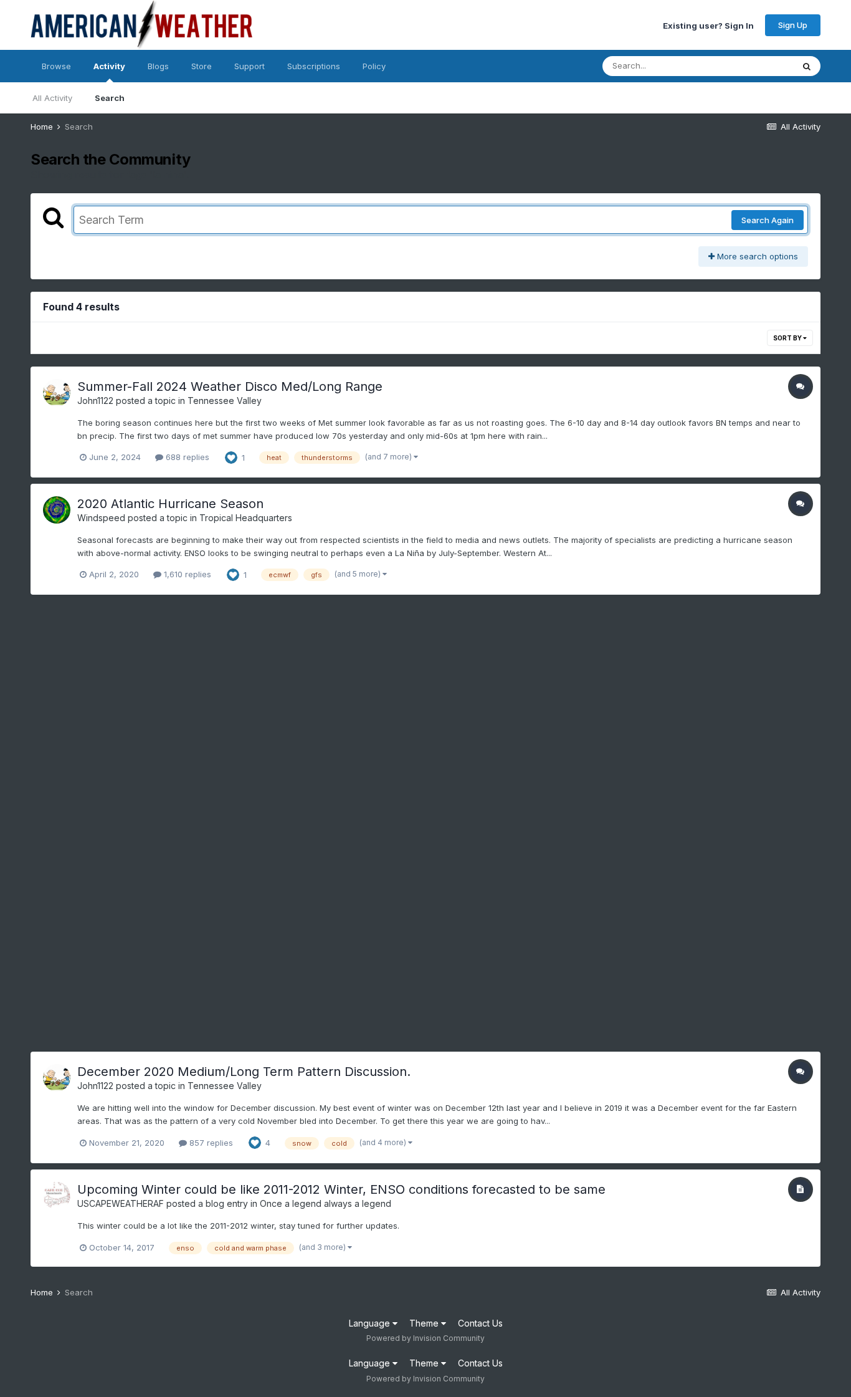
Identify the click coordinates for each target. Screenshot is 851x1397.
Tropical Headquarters (245, 517)
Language (370, 1323)
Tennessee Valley (225, 400)
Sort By (788, 338)
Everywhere (754, 65)
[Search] (806, 66)
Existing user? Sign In (708, 25)
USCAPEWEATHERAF (120, 1203)
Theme (425, 1323)
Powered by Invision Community (425, 1338)
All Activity (52, 98)
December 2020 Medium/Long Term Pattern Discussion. (244, 1071)
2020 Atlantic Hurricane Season (170, 503)
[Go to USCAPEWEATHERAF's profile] (56, 1195)
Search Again (767, 220)
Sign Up (792, 25)
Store (201, 66)
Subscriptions (313, 66)
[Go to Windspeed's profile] (56, 510)
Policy (374, 66)
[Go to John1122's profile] (56, 392)
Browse (56, 66)
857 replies (210, 1143)
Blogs (158, 66)
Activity (109, 66)
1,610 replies (186, 574)
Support (249, 66)
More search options (756, 256)
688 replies (186, 457)
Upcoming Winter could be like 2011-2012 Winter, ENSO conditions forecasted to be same (341, 1189)
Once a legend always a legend (325, 1203)
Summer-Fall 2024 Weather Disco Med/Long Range (230, 386)
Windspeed (101, 517)
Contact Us (480, 1323)
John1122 (95, 400)
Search (110, 98)
